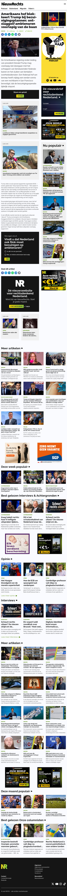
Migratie (23, 9)
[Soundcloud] (59, 80)
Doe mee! (20, 96)
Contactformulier (6, 878)
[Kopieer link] (19, 34)
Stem (7, 259)
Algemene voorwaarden (42, 867)
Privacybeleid (39, 869)
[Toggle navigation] (65, 4)
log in (28, 306)
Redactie (3, 880)
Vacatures (38, 873)
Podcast (4, 9)
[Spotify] (47, 80)
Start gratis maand (16, 306)
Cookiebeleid (38, 871)
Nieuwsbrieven (39, 878)
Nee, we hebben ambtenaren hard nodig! (18, 254)
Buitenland (13, 9)
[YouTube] (54, 80)
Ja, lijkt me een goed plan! (14, 251)
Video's (31, 9)
